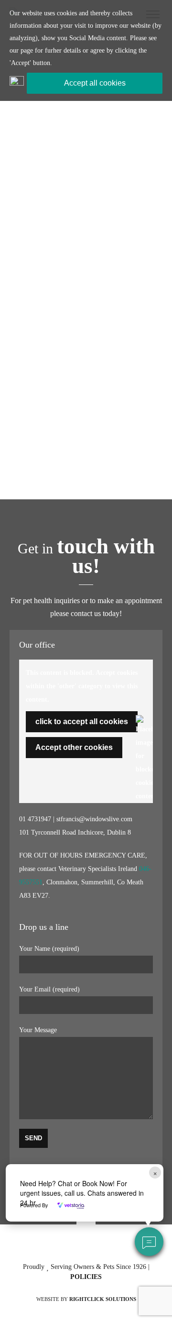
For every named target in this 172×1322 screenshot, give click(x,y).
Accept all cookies (95, 83)
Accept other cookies (74, 747)
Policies (86, 1276)
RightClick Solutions (102, 1299)
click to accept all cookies (81, 721)
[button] (149, 1241)
